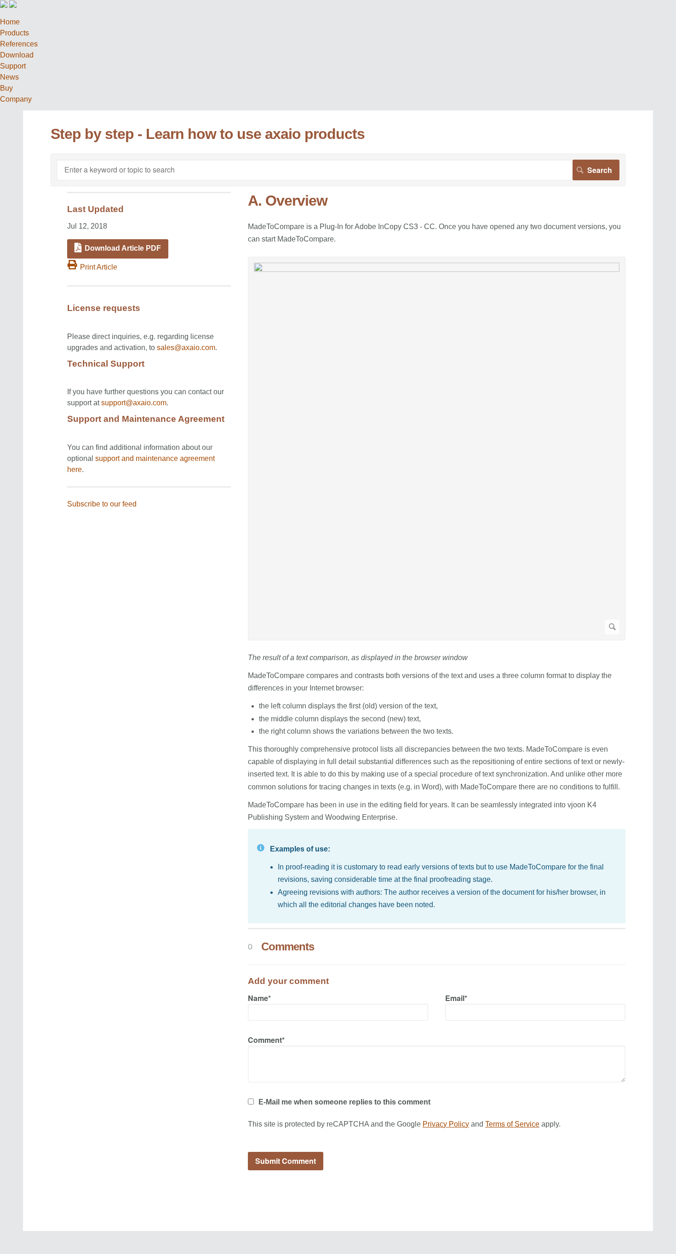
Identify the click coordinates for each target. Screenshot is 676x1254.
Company (16, 99)
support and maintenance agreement (155, 458)
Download (17, 55)
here (74, 469)
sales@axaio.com (186, 347)
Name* (259, 998)
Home (10, 22)
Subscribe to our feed (102, 504)
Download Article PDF (123, 248)
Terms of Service (512, 1124)
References (19, 44)
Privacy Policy (446, 1124)
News (9, 77)
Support (13, 66)
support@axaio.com (133, 403)
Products (14, 33)
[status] (436, 876)
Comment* (266, 1040)
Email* (456, 998)
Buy (6, 88)
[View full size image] (436, 448)
